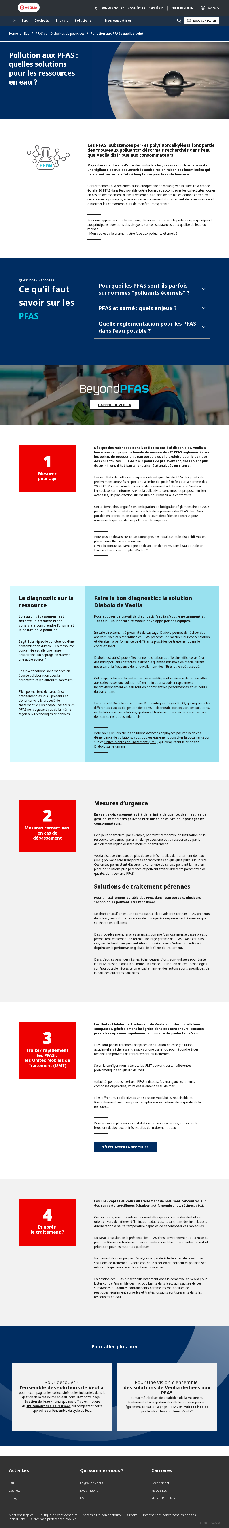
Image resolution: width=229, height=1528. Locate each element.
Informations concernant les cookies (169, 1515)
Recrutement (160, 1483)
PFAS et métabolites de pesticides (60, 33)
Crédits (132, 1515)
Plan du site (17, 1519)
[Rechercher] (179, 20)
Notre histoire (89, 1490)
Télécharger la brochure (125, 1147)
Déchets (41, 20)
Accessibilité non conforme (102, 1515)
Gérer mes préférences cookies (53, 1519)
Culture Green (182, 8)
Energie (62, 20)
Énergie (14, 1498)
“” (174, 1408)
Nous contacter (204, 20)
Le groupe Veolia (91, 1483)
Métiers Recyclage (163, 1498)
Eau (25, 20)
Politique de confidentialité (58, 1515)
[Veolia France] (28, 7)
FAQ (83, 1498)
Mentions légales (21, 1515)
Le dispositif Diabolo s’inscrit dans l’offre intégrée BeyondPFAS (139, 703)
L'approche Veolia (114, 405)
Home (13, 33)
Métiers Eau (159, 1490)
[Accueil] (14, 20)
